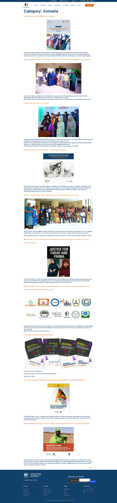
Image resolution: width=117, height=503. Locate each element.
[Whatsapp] (89, 0)
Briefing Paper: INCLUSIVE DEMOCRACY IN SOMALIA (39, 16)
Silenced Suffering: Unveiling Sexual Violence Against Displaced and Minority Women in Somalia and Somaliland (57, 423)
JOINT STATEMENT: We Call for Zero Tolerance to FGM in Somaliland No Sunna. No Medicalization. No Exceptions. (57, 59)
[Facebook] (84, 0)
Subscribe (93, 481)
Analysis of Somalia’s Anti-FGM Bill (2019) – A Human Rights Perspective (45, 150)
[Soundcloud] (93, 0)
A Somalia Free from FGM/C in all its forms (36, 103)
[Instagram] (85, 0)
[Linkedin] (82, 0)
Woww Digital (71, 500)
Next (91, 467)
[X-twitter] (80, 0)
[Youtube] (87, 0)
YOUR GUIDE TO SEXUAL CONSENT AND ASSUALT (39, 335)
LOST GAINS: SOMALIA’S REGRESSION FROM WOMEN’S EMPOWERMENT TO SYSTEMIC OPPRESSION (54, 380)
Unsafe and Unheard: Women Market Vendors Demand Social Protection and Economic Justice (51, 195)
